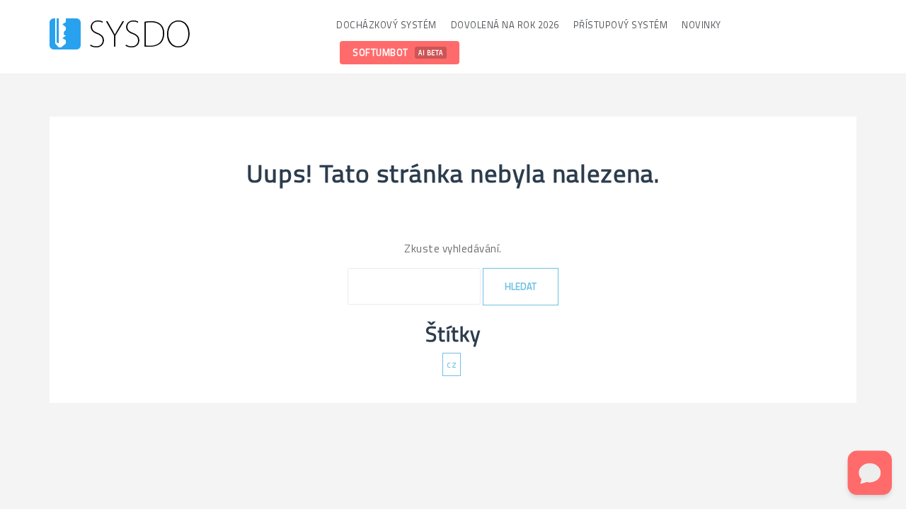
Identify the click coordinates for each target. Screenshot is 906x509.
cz (452, 364)
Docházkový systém (386, 25)
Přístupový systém (620, 25)
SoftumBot (397, 52)
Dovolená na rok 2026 (505, 25)
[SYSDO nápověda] (120, 36)
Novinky (701, 25)
